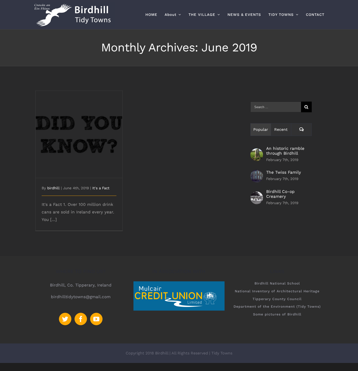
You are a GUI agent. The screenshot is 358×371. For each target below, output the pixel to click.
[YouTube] (96, 319)
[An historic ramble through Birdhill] (256, 152)
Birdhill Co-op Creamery (280, 194)
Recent (281, 129)
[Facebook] (81, 319)
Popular (260, 129)
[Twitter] (65, 319)
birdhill (53, 188)
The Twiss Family (283, 172)
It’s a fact (79, 130)
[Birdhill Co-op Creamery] (256, 195)
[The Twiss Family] (256, 173)
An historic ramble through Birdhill (285, 151)
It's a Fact (100, 188)
